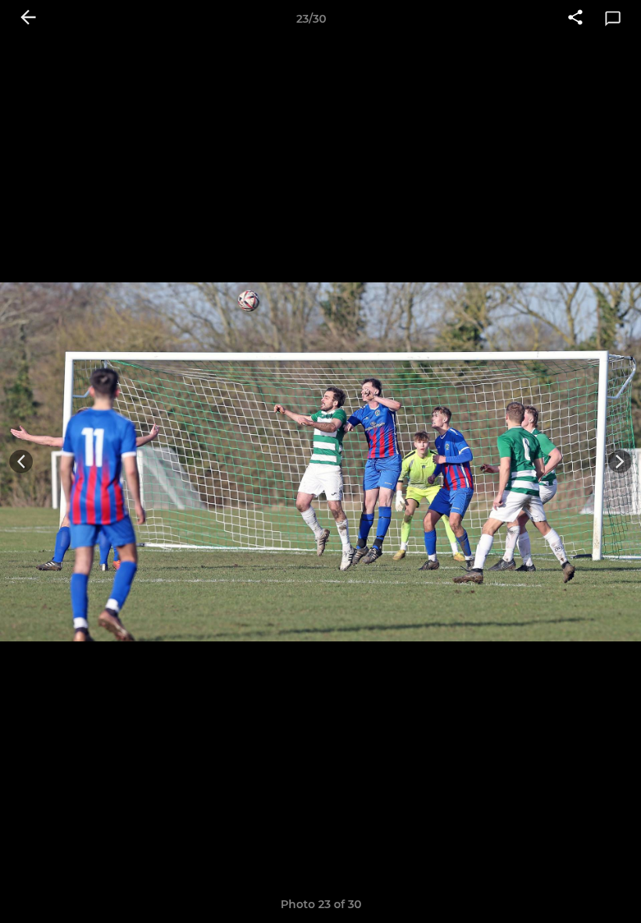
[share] (575, 19)
